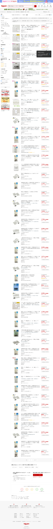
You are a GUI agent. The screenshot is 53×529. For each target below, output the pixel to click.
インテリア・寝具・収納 (15, 498)
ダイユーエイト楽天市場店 (26, 372)
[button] (33, 6)
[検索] (35, 6)
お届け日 (2, 53)
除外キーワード (3, 83)
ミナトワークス (24, 235)
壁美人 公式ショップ (25, 39)
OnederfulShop (24, 410)
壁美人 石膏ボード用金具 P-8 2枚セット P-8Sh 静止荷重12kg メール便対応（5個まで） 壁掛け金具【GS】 (30, 63)
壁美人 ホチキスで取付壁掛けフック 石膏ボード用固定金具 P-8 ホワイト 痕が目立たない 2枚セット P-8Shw (30, 91)
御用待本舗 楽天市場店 (25, 152)
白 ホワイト (21, 467)
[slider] (0, 34)
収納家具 (21, 498)
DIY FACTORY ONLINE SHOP (26, 280)
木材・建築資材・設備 (22, 497)
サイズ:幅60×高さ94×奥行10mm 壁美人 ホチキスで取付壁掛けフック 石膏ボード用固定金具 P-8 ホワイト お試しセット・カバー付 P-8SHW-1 (30, 405)
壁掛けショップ (24, 104)
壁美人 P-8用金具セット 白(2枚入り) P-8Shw (29, 191)
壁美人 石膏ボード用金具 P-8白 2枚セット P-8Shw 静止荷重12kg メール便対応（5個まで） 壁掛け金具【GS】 (30, 45)
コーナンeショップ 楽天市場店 (26, 336)
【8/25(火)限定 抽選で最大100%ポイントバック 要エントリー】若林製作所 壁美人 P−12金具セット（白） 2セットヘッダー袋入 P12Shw (30, 331)
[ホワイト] (1, 42)
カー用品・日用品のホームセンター (27, 401)
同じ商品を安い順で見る (45, 49)
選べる (37, 467)
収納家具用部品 (26, 498)
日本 (1, 46)
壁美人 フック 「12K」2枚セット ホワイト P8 (29, 99)
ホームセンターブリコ (25, 169)
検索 (5, 38)
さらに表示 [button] (2, 28)
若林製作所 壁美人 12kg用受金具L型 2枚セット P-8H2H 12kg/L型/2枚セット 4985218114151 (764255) (30, 285)
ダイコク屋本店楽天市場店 (26, 429)
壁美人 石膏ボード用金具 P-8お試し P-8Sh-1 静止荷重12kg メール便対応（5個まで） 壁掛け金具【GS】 (30, 128)
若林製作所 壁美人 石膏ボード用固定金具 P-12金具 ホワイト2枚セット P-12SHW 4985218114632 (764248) (30, 350)
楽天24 (23, 364)
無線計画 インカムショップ (26, 244)
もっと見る (14, 480)
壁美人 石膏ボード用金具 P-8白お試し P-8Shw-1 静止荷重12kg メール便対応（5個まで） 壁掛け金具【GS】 (30, 82)
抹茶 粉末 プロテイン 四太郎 (29, 467)
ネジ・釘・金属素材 (26, 496)
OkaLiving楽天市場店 (25, 317)
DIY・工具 (20, 496)
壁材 (27, 497)
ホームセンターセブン (25, 124)
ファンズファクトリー (25, 327)
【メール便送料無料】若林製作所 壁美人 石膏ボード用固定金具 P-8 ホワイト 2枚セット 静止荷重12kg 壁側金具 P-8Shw (30, 165)
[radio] (1, 15)
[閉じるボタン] (51, 19)
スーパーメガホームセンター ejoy (26, 50)
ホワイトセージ (14, 467)
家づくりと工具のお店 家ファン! (26, 215)
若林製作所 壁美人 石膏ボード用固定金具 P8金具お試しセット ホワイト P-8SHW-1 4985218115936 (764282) (30, 211)
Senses (23, 160)
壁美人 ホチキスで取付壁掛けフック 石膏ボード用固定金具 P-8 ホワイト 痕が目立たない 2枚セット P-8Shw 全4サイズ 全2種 (30, 138)
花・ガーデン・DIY (14, 496)
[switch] (9, 59)
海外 (3, 48)
